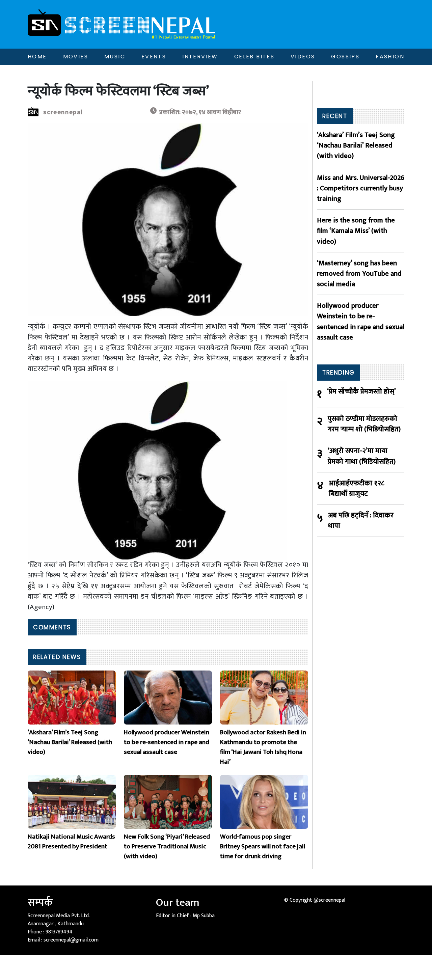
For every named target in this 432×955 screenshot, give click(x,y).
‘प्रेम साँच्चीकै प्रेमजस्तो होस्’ (361, 391)
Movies (75, 56)
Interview (200, 56)
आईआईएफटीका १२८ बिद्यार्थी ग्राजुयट (356, 488)
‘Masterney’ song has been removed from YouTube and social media (359, 274)
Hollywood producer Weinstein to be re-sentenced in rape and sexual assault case (360, 321)
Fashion (390, 56)
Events (153, 56)
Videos (303, 56)
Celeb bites (254, 56)
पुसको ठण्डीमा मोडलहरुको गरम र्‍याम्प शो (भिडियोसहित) (364, 423)
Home (37, 56)
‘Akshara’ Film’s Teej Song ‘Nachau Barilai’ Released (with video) (356, 145)
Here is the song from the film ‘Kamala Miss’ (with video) (356, 231)
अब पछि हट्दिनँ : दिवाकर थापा (361, 520)
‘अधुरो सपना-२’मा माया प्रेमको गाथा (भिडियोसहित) (362, 455)
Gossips (345, 56)
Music (114, 56)
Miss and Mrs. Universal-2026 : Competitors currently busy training (360, 188)
